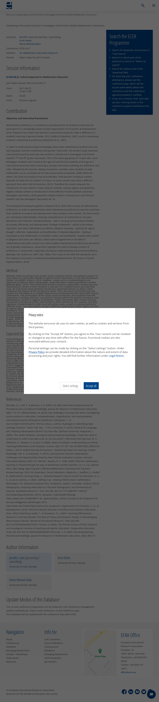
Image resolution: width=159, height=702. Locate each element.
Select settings (70, 385)
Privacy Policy (37, 352)
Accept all (91, 385)
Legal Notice (116, 355)
